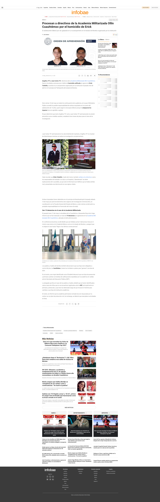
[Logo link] (80, 12)
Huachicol (102, 16)
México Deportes (104, 7)
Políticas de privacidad (110, 473)
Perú (73, 7)
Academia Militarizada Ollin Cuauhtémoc (83, 81)
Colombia (59, 7)
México (69, 7)
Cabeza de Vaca (89, 16)
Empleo (80, 473)
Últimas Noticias (95, 7)
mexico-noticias (58, 333)
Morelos (81, 330)
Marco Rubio (114, 16)
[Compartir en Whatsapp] (79, 75)
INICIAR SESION (155, 7)
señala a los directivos (85, 177)
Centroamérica (79, 7)
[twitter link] (50, 477)
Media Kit (95, 481)
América (65, 471)
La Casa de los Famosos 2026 (57, 16)
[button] (2, 7)
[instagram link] (53, 477)
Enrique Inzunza (108, 16)
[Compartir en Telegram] (91, 75)
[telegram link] (50, 479)
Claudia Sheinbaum (73, 16)
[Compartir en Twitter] (85, 75)
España (64, 7)
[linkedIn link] (53, 479)
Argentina (46, 7)
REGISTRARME (146, 7)
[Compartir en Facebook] (82, 75)
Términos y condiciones (110, 471)
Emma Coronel (96, 16)
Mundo (85, 7)
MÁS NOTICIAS (69, 407)
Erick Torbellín (89, 330)
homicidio (45, 333)
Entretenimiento (112, 7)
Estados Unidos (52, 7)
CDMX (51, 333)
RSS (65, 489)
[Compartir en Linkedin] (88, 75)
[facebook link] (47, 477)
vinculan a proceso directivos (70, 330)
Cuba (89, 7)
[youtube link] (47, 479)
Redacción (80, 471)
